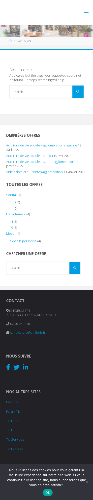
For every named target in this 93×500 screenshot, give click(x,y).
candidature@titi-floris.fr (27, 332)
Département (16, 214)
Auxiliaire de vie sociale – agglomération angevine (41, 145)
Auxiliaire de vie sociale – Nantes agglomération (40, 162)
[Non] (86, 481)
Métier (11, 233)
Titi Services (15, 439)
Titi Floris (12, 421)
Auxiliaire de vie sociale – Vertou (29, 156)
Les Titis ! (12, 402)
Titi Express (14, 449)
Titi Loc (11, 430)
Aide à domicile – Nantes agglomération (34, 172)
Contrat (11, 195)
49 (11, 228)
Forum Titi (13, 411)
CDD (12, 202)
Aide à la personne (23, 241)
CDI (11, 208)
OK (47, 493)
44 (11, 222)
